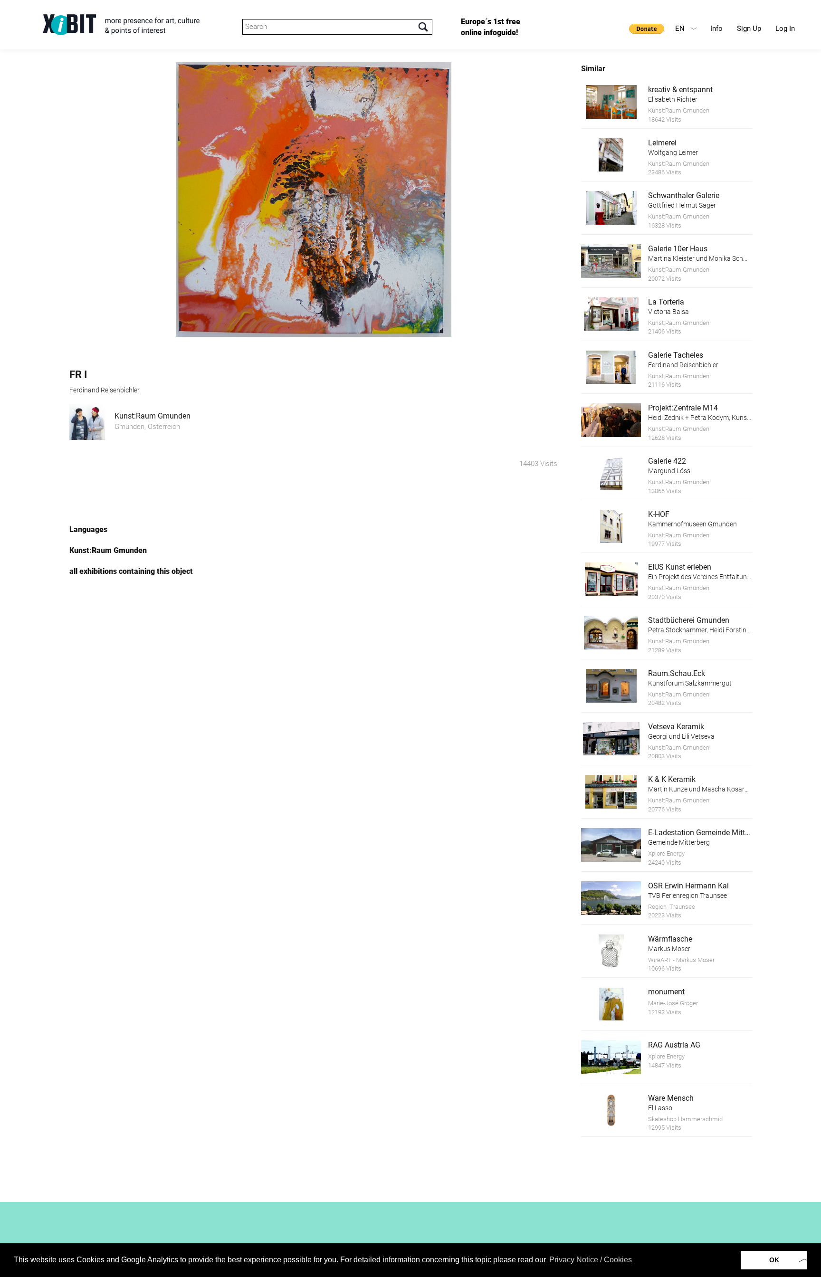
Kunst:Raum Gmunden (153, 415)
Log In (785, 28)
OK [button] (774, 1260)
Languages (88, 529)
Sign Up (749, 28)
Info (716, 28)
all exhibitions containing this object (131, 571)
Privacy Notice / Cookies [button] (590, 1260)
